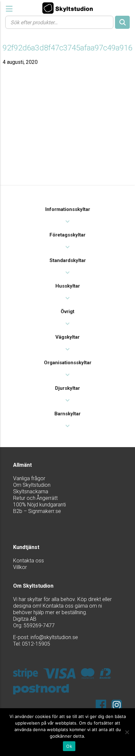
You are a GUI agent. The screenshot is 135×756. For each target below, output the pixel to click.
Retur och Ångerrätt (35, 498)
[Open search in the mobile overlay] (67, 22)
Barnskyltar (67, 414)
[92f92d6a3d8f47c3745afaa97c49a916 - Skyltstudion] (67, 8)
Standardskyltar (67, 260)
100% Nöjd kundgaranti (39, 504)
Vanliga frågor (29, 478)
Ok (69, 746)
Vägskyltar (67, 337)
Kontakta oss (28, 561)
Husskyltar (67, 286)
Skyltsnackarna (30, 491)
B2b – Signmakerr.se (37, 511)
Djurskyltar (67, 388)
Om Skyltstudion (31, 485)
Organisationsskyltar (67, 363)
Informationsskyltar (67, 209)
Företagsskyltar (67, 235)
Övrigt (67, 311)
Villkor (20, 567)
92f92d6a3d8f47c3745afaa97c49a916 (67, 47)
